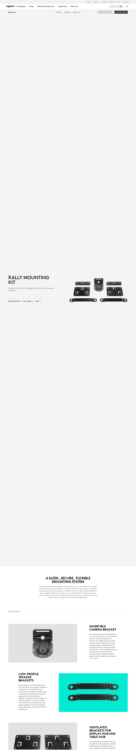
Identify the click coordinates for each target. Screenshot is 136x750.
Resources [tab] (62, 6)
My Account (127, 6)
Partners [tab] (74, 6)
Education (111, 1)
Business (104, 1)
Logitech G (97, 1)
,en (127, 2)
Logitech (88, 1)
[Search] (116, 6)
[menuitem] (59, 12)
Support (118, 2)
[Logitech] (16, 6)
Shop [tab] (31, 6)
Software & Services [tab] (45, 6)
